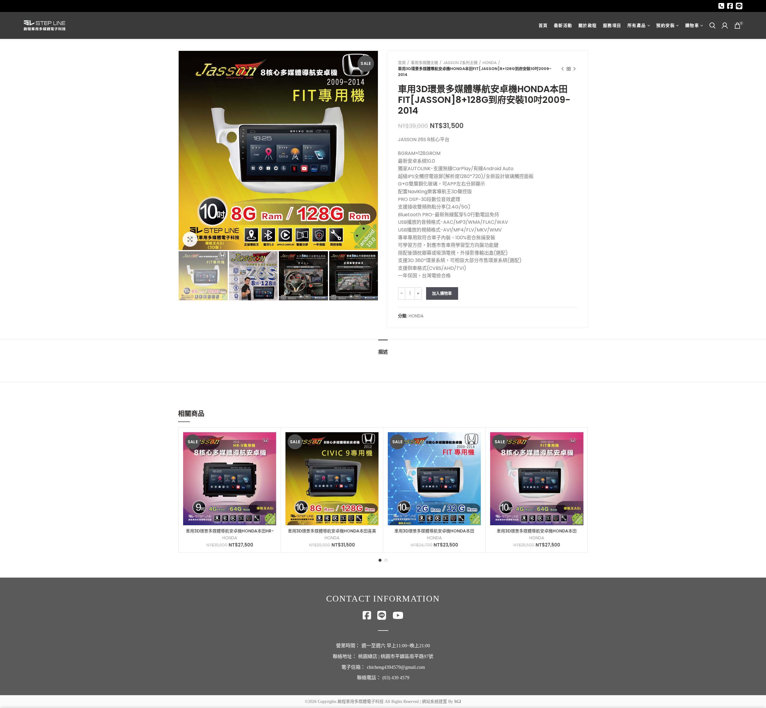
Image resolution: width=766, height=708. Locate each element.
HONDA (490, 63)
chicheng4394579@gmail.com (396, 667)
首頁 (402, 63)
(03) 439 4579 (395, 677)
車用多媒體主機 (424, 63)
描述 (383, 351)
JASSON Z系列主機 (460, 63)
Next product (574, 69)
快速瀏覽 (271, 442)
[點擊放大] (190, 239)
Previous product (563, 69)
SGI (457, 701)
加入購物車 (442, 293)
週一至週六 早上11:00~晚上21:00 (395, 645)
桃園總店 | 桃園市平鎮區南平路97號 (395, 656)
